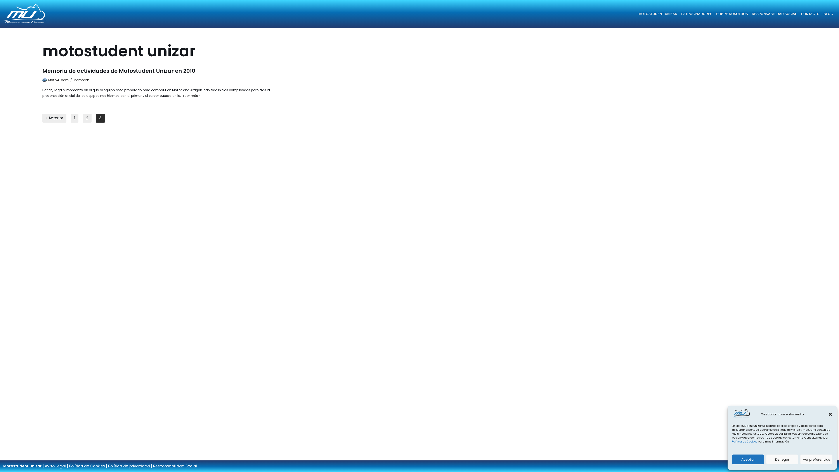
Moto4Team (58, 80)
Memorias (82, 80)
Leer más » (191, 95)
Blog (828, 14)
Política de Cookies (744, 441)
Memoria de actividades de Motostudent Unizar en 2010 (118, 71)
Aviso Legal (55, 466)
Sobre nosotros (732, 14)
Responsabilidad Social (774, 14)
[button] (830, 414)
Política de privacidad (129, 466)
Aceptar (748, 459)
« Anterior (54, 118)
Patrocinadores (696, 14)
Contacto (810, 14)
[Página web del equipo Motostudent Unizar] (25, 14)
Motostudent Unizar (657, 14)
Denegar (782, 459)
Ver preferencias (816, 459)
